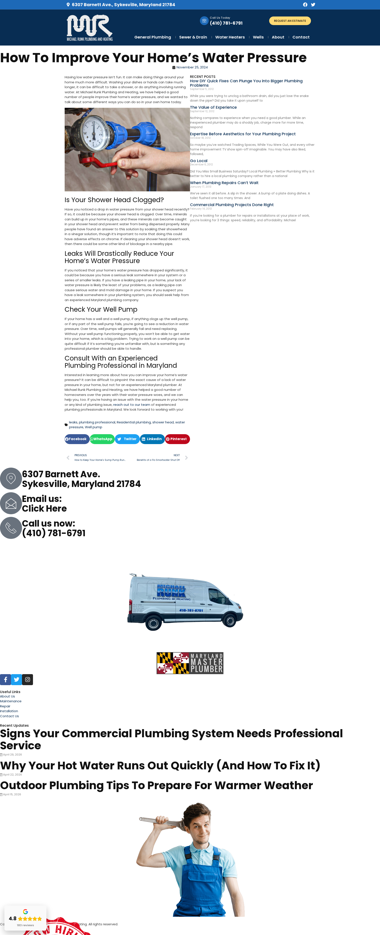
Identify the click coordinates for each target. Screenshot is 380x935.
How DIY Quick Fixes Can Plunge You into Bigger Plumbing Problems (246, 83)
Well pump (93, 427)
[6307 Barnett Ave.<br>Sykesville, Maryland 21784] (11, 479)
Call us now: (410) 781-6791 (54, 528)
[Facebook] (305, 4)
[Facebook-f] (5, 679)
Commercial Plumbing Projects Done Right (232, 204)
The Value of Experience (213, 107)
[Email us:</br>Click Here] (11, 503)
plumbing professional (97, 422)
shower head (163, 422)
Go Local (198, 160)
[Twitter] (313, 4)
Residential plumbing (134, 422)
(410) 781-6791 (226, 23)
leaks (73, 422)
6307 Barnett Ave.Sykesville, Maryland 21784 (81, 479)
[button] (77, 439)
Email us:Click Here (44, 504)
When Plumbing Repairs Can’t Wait (224, 182)
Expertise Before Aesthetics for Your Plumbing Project (243, 134)
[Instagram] (27, 679)
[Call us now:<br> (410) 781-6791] (11, 528)
